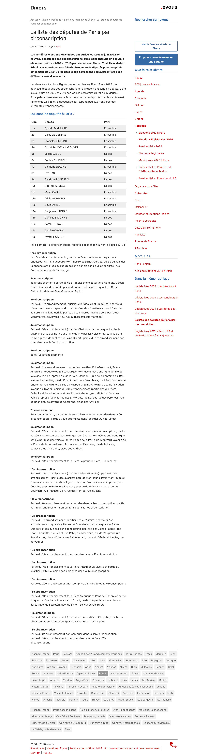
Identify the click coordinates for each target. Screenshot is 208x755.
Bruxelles (82, 693)
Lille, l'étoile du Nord (44, 722)
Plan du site (37, 748)
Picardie (60, 699)
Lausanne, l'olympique (157, 722)
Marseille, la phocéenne (152, 709)
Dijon (134, 666)
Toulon (135, 673)
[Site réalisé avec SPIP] (173, 745)
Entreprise (141, 193)
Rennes (160, 666)
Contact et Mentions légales (152, 213)
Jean (58, 46)
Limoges (159, 693)
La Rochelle (164, 699)
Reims (134, 680)
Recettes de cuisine (103, 686)
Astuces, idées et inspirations (135, 686)
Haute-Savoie (125, 699)
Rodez (163, 680)
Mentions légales (57, 748)
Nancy (35, 699)
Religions (58, 686)
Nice (102, 660)
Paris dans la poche (64, 709)
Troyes (96, 699)
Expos (138, 112)
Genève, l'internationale (126, 722)
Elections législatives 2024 (79, 19)
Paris (56, 653)
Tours (85, 699)
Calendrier (141, 206)
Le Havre (48, 673)
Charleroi (113, 693)
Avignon (111, 666)
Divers (38, 8)
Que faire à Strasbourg (72, 722)
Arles (88, 666)
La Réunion (143, 693)
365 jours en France (147, 84)
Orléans (47, 699)
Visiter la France (63, 693)
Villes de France (41, 693)
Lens (124, 680)
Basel (68, 729)
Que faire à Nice (99, 722)
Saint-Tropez (39, 680)
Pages (138, 77)
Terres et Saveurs (77, 686)
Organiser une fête (146, 186)
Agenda (139, 91)
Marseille (161, 653)
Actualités (37, 666)
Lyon (172, 653)
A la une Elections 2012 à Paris (153, 270)
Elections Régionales (151, 153)
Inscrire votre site (145, 220)
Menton (67, 680)
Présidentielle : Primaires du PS (157, 178)
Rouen (35, 673)
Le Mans (113, 680)
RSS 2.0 (47, 752)
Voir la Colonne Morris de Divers (156, 46)
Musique (171, 660)
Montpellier (115, 660)
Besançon (98, 680)
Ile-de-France (134, 653)
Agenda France (41, 653)
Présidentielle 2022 (150, 146)
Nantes (65, 660)
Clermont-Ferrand (153, 673)
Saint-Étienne (65, 673)
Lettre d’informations (148, 227)
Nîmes (123, 666)
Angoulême (82, 680)
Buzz (138, 200)
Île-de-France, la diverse (94, 709)
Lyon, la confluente (124, 709)
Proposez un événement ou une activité (156, 59)
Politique (56, 19)
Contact (35, 752)
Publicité (140, 234)
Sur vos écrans (119, 673)
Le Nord (67, 653)
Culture (139, 105)
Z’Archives (141, 248)
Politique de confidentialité (86, 748)
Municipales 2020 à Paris (154, 160)
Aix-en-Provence (57, 666)
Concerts (140, 98)
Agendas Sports (86, 673)
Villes (93, 660)
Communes (79, 660)
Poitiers (73, 699)
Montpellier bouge (42, 716)
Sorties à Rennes (145, 716)
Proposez (128, 693)
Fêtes (149, 653)
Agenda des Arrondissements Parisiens (99, 653)
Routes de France (145, 241)
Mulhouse (146, 666)
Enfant (139, 118)
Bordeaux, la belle (94, 716)
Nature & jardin (40, 686)
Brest (171, 666)
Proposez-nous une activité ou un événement (132, 748)
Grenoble (76, 666)
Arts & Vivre (148, 680)
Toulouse (37, 660)
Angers (99, 666)
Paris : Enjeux (143, 263)
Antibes (54, 680)
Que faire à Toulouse (68, 716)
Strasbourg (132, 660)
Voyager (161, 686)
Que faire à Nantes (120, 716)
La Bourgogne (145, 699)
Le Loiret (108, 699)
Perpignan (156, 660)
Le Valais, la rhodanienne (46, 729)
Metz (170, 693)
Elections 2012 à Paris (152, 132)
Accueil (34, 19)
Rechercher (98, 693)
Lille (144, 660)
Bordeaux (51, 660)
